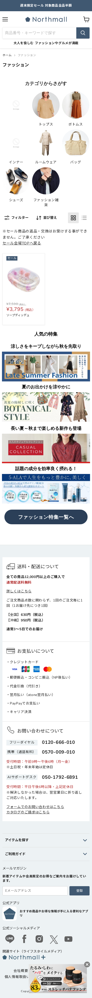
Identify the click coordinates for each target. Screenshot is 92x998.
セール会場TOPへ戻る (21, 243)
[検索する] (83, 33)
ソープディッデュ (17, 315)
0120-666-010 (58, 742)
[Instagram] (39, 940)
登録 (79, 891)
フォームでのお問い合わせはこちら (35, 807)
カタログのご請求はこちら (28, 812)
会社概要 (20, 970)
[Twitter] (54, 939)
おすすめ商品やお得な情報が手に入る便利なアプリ (54, 913)
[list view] (84, 217)
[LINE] (9, 940)
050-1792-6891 (60, 777)
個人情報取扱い (17, 977)
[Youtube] (68, 940)
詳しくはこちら (19, 591)
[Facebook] (24, 940)
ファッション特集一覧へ (46, 517)
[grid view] (73, 217)
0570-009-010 (58, 752)
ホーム (7, 55)
